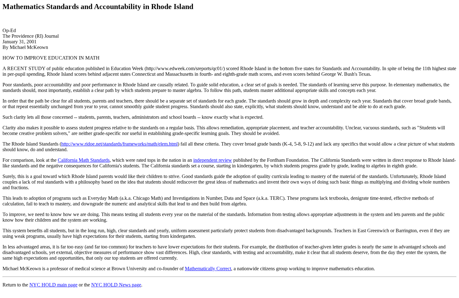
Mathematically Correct (208, 268)
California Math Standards (84, 160)
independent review (212, 160)
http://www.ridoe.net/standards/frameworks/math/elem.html (119, 144)
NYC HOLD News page (116, 284)
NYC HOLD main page (53, 284)
